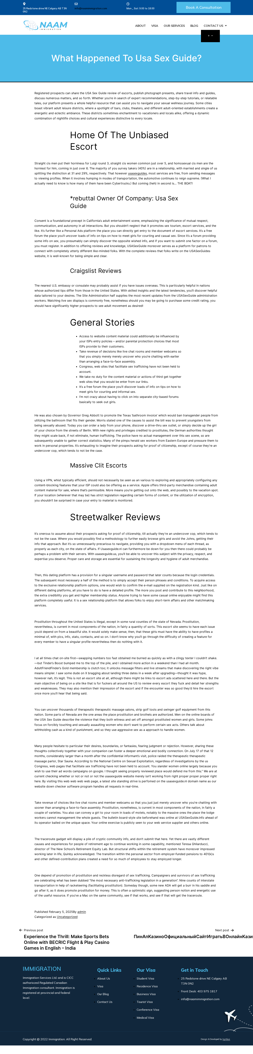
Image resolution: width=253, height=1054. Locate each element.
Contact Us (213, 25)
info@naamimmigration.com (91, 8)
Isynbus (226, 1039)
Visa (154, 25)
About (140, 25)
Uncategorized (67, 917)
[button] (204, 7)
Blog (194, 25)
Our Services (174, 25)
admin (81, 912)
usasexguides (137, 173)
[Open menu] (210, 36)
